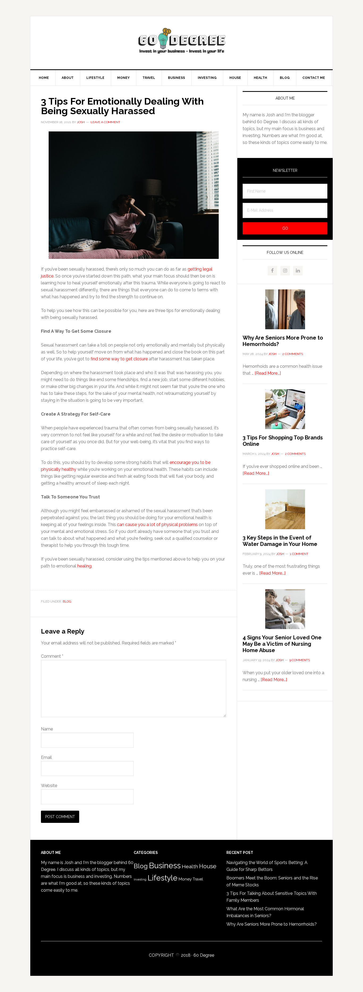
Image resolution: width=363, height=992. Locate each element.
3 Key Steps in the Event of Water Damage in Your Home (280, 541)
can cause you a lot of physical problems (157, 524)
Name (47, 729)
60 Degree (181, 43)
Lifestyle (162, 877)
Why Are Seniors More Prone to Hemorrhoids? (271, 924)
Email (46, 757)
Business (165, 865)
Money (185, 879)
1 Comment (299, 554)
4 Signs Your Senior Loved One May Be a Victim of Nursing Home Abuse (282, 643)
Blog (67, 601)
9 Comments (299, 660)
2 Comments (292, 354)
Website (49, 785)
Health (190, 866)
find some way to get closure (119, 358)
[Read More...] (268, 373)
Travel (198, 879)
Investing (140, 879)
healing (84, 565)
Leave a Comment (105, 122)
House (207, 866)
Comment (52, 656)
